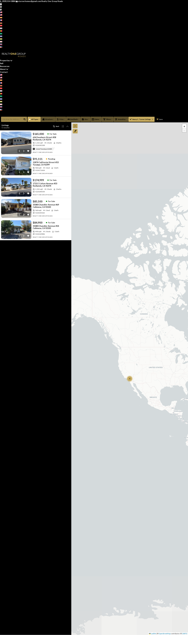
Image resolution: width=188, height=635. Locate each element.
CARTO (184, 634)
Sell (1, 63)
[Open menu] (1, 115)
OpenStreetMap (165, 634)
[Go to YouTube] (1, 7)
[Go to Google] (1, 9)
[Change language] (2, 12)
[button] (184, 126)
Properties (5, 60)
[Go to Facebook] (1, 4)
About (3, 69)
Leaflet (153, 634)
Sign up (3, 49)
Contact (4, 72)
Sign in (10, 49)
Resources (4, 66)
